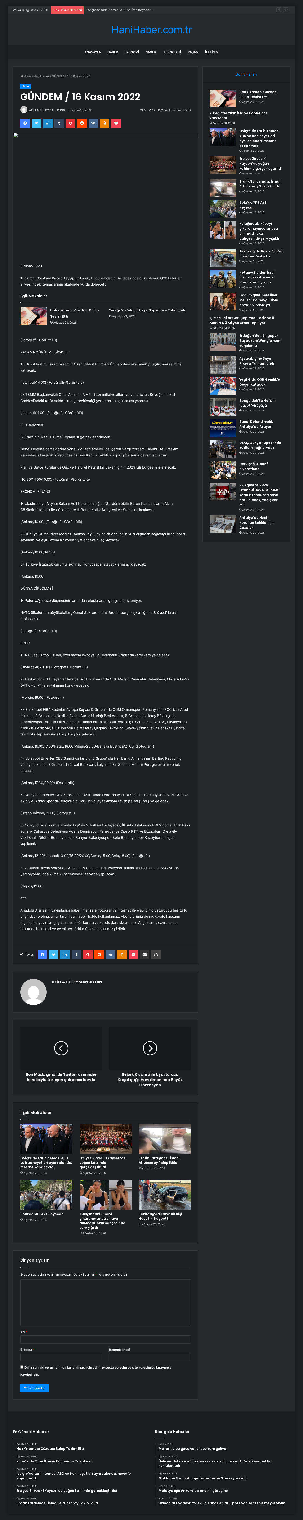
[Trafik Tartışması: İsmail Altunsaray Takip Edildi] (165, 1139)
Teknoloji (172, 52)
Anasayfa (93, 52)
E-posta (27, 1349)
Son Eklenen (246, 74)
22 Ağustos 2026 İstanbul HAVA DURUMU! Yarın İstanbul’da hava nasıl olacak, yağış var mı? (260, 495)
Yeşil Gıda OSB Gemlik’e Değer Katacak (259, 382)
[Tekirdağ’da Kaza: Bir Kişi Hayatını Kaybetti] (165, 1195)
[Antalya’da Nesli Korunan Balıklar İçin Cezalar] (223, 524)
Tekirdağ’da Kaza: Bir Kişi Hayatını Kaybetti (160, 1216)
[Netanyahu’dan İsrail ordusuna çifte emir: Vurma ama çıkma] (223, 279)
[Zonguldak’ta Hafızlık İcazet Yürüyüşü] (223, 407)
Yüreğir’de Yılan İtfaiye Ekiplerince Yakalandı (147, 310)
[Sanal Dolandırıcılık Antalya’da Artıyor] (223, 428)
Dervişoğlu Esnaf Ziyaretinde (253, 466)
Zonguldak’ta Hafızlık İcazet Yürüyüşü (257, 403)
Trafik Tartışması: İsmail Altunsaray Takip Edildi (160, 1160)
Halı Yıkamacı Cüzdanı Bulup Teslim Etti (258, 94)
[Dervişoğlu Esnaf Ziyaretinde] (223, 470)
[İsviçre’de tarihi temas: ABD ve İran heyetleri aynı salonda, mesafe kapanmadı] (46, 1139)
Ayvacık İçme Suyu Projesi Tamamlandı (256, 361)
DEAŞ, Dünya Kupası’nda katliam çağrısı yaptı (260, 445)
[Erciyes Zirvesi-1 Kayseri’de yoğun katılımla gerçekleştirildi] (106, 1139)
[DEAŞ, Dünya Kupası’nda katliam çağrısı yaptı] (223, 449)
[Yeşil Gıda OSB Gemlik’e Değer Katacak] (223, 386)
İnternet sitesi (119, 1349)
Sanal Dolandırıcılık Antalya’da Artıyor (256, 424)
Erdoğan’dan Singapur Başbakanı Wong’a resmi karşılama (260, 340)
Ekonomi (132, 52)
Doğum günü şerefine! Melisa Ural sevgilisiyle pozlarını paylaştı (258, 300)
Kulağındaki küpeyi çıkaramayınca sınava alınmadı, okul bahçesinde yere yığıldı (102, 1221)
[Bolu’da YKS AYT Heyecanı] (46, 1195)
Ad (23, 1332)
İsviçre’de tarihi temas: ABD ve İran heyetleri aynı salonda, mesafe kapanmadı (143, 10)
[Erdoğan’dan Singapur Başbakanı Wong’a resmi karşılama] (223, 342)
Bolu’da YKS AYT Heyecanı (42, 1214)
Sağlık (151, 52)
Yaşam (193, 52)
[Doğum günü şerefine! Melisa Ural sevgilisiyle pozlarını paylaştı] (223, 301)
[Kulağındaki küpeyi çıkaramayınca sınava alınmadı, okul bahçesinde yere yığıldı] (106, 1195)
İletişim (211, 52)
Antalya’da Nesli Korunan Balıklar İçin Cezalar (257, 522)
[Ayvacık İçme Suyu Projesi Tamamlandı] (223, 365)
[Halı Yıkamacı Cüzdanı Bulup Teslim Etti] (34, 316)
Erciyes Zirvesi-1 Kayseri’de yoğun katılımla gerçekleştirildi (103, 1162)
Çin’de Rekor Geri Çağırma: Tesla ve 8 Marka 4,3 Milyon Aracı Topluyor (242, 320)
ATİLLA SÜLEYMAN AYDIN (47, 110)
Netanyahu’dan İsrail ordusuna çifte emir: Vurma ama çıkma (257, 277)
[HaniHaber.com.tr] (151, 30)
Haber (112, 52)
